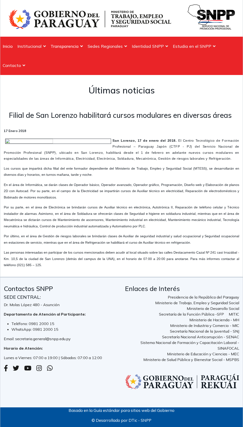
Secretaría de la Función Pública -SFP (191, 314)
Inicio (8, 46)
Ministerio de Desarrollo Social (213, 308)
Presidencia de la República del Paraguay (203, 297)
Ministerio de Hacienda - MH (214, 319)
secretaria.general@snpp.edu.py (43, 338)
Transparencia (65, 46)
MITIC (234, 314)
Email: (9, 338)
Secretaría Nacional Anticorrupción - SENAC (200, 337)
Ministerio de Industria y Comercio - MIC (204, 325)
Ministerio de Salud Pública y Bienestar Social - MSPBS (191, 359)
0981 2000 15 (41, 323)
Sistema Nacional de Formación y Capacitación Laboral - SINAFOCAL (189, 345)
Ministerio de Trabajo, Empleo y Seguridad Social (197, 302)
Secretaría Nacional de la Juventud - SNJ (204, 331)
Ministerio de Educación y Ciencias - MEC (203, 354)
